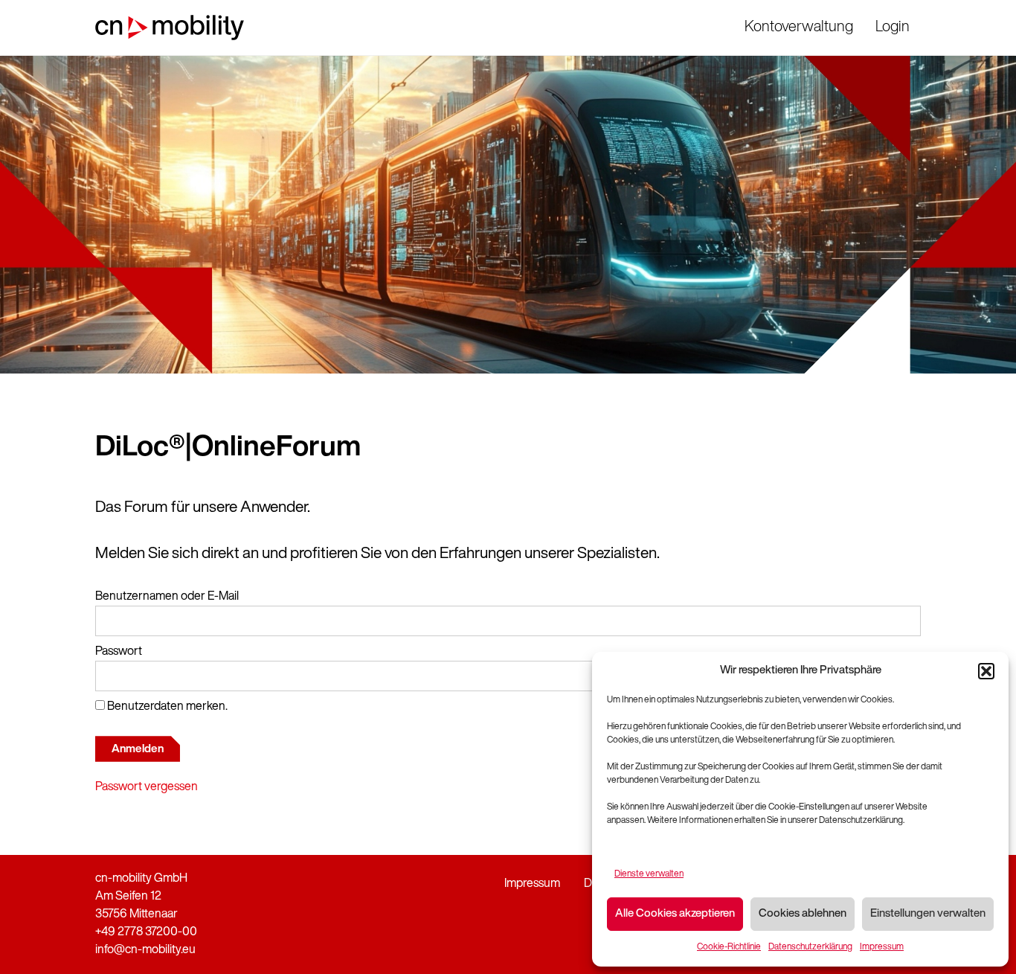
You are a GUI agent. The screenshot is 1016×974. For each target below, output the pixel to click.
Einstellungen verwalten (928, 914)
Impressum (882, 947)
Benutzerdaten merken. (166, 707)
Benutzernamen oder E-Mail (167, 597)
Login (892, 27)
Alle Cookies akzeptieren (675, 914)
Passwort (118, 652)
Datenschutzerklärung (810, 947)
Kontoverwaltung (799, 27)
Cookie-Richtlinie (729, 947)
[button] (986, 671)
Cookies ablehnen (802, 914)
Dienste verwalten (649, 874)
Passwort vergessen (146, 787)
